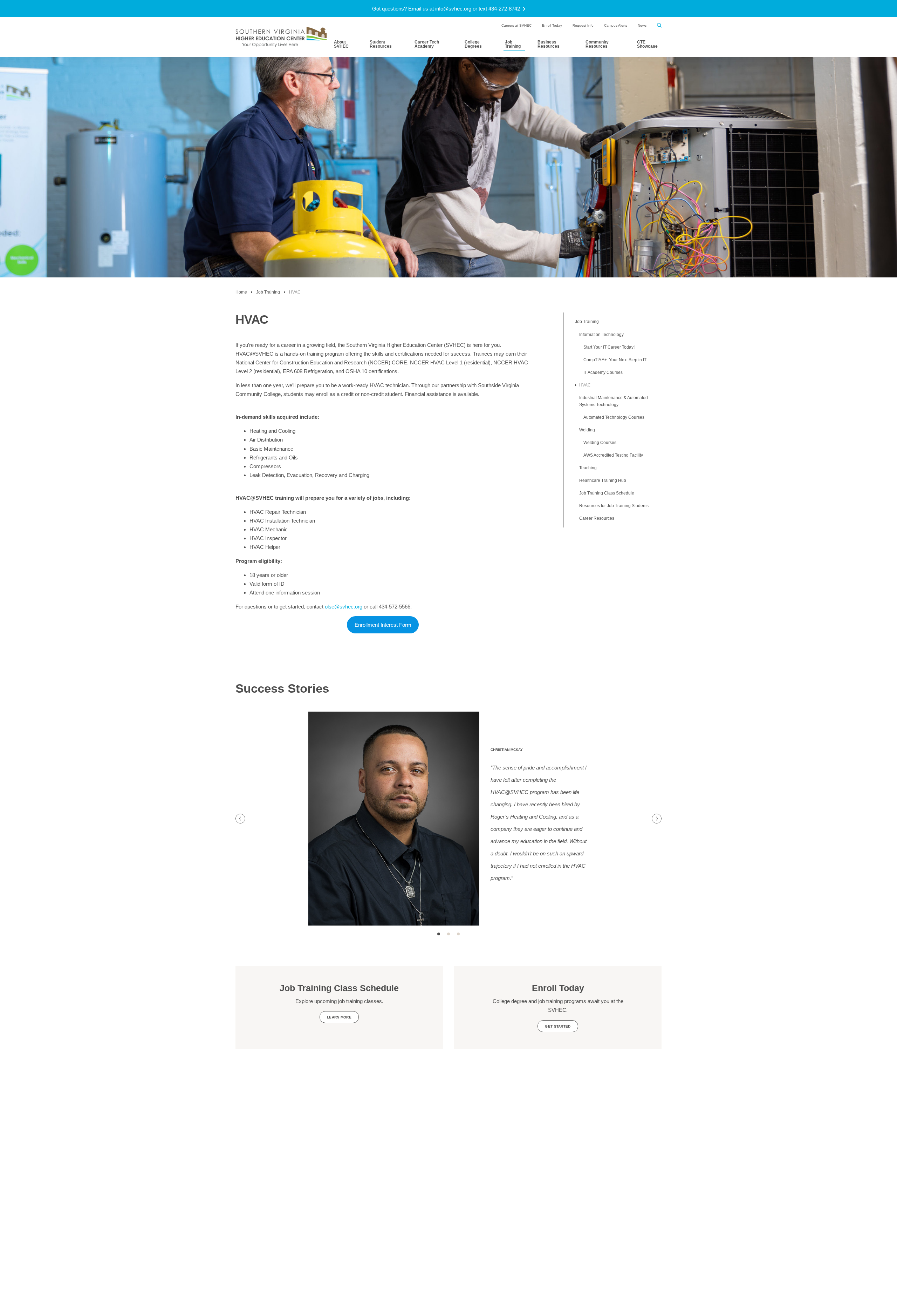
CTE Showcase (647, 44)
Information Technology (601, 334)
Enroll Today (552, 25)
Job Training (513, 44)
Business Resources (548, 44)
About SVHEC (341, 44)
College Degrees (473, 44)
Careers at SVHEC (516, 25)
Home (241, 292)
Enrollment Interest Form (383, 625)
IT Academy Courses (603, 372)
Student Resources (381, 44)
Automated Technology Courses (613, 417)
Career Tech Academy (427, 44)
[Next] (657, 818)
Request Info (583, 25)
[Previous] (240, 818)
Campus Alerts (615, 25)
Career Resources (596, 518)
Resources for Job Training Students (614, 505)
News (642, 25)
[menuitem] (516, 25)
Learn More (339, 1017)
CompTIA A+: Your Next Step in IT (614, 359)
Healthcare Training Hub (602, 480)
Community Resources (597, 44)
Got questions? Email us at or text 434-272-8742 (446, 9)
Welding (587, 430)
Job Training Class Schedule (606, 493)
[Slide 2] (448, 934)
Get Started (557, 1026)
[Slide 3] (458, 934)
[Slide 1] (439, 934)
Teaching (588, 467)
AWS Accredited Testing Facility (613, 455)
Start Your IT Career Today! (609, 347)
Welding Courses (599, 442)
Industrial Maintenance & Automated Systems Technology (613, 401)
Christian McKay (507, 750)
